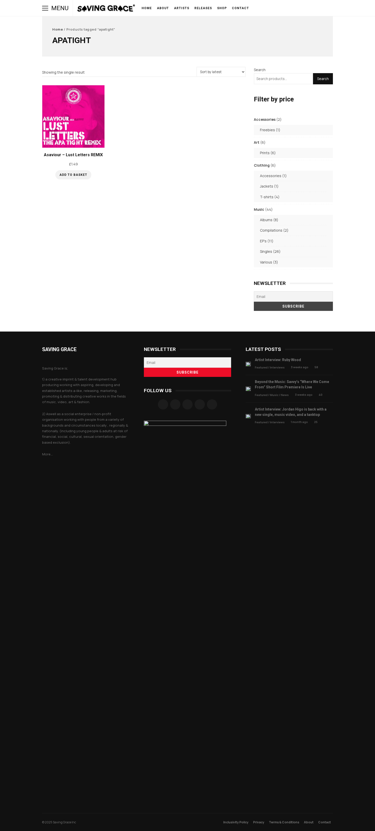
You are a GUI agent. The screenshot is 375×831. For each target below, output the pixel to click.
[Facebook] (163, 404)
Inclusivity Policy (235, 822)
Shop (222, 8)
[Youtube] (212, 404)
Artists (181, 8)
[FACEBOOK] (265, 8)
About (163, 8)
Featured (261, 367)
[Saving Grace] (106, 9)
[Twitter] (200, 404)
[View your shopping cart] (315, 8)
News (285, 395)
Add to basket (73, 175)
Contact (240, 8)
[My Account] (308, 8)
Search (260, 69)
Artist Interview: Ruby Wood (248, 364)
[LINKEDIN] (294, 8)
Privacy (258, 822)
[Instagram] (175, 404)
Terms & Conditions (284, 822)
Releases (203, 8)
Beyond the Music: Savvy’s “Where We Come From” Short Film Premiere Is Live (248, 389)
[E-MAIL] (301, 8)
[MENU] (45, 8)
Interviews (277, 367)
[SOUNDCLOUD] (287, 8)
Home (147, 8)
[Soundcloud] (187, 404)
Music (274, 395)
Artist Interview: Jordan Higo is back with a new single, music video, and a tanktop (248, 416)
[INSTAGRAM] (273, 8)
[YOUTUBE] (280, 8)
